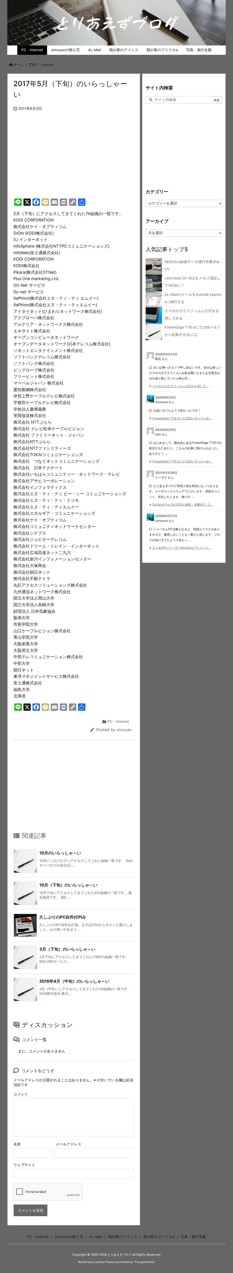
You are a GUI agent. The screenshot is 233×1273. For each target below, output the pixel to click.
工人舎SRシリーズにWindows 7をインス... (181, 548)
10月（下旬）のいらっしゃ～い (68, 885)
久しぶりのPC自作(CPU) (62, 917)
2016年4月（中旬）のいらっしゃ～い (74, 981)
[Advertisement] (73, 159)
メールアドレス (68, 1144)
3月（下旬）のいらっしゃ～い (67, 949)
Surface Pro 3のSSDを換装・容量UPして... (182, 504)
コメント (20, 1094)
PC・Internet (43, 65)
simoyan (124, 730)
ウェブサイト (24, 1165)
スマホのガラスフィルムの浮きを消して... (180, 386)
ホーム (18, 65)
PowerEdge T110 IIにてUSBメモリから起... (182, 418)
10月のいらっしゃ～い (60, 853)
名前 (17, 1144)
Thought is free (144, 1262)
